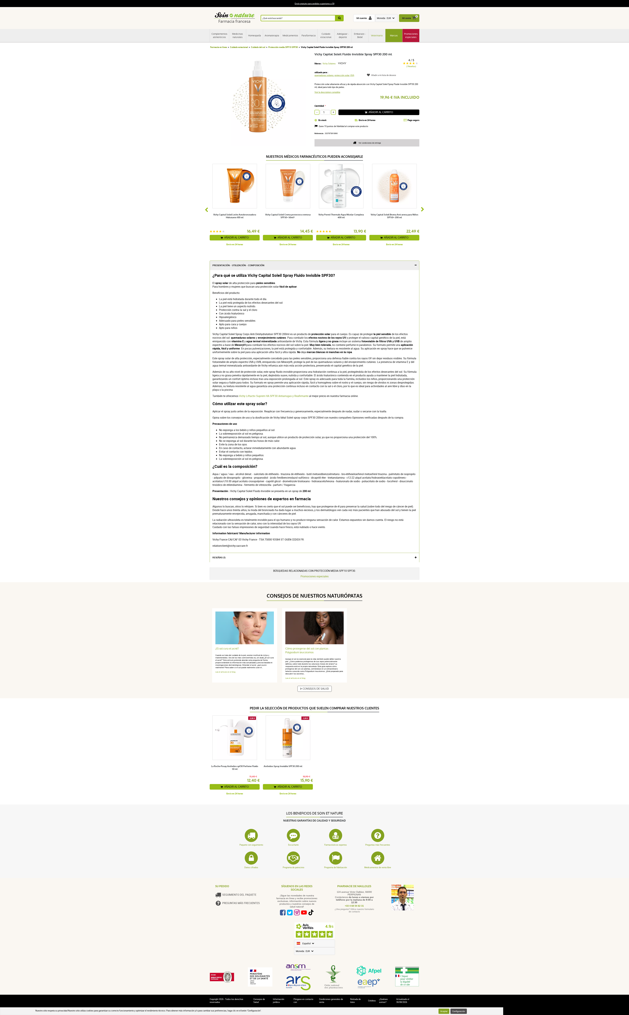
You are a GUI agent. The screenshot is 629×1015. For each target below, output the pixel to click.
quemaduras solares (324, 75)
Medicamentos (290, 35)
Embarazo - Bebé (360, 35)
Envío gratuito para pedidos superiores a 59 (314, 3)
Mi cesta (406, 18)
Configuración (458, 1011)
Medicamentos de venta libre (377, 867)
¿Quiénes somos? (383, 1001)
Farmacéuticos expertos (335, 844)
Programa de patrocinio (293, 867)
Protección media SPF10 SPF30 (283, 47)
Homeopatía (254, 35)
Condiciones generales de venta (331, 1001)
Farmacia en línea (218, 47)
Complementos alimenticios (219, 35)
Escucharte (293, 844)
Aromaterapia (272, 35)
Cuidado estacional (325, 35)
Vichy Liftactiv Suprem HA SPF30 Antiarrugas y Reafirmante (273, 396)
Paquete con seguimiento (251, 844)
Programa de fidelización (335, 867)
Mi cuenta (361, 18)
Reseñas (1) (218, 557)
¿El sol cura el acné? (227, 648)
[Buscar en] (339, 18)
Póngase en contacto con (303, 1001)
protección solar (341, 75)
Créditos (372, 1000)
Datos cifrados (251, 867)
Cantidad (319, 105)
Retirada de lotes (355, 1001)
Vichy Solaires (329, 63)
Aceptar (444, 1011)
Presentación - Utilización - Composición (238, 265)
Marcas (394, 35)
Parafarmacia (309, 35)
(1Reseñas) (411, 66)
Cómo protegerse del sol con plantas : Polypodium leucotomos (307, 650)
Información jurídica (278, 1001)
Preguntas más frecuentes (377, 844)
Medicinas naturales (237, 35)
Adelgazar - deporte (343, 35)
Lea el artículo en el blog (225, 672)
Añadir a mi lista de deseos (383, 75)
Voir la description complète (327, 92)
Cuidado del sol (258, 47)
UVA (352, 75)
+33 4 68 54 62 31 (354, 906)
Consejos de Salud (316, 689)
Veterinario (377, 35)
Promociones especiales (411, 35)
